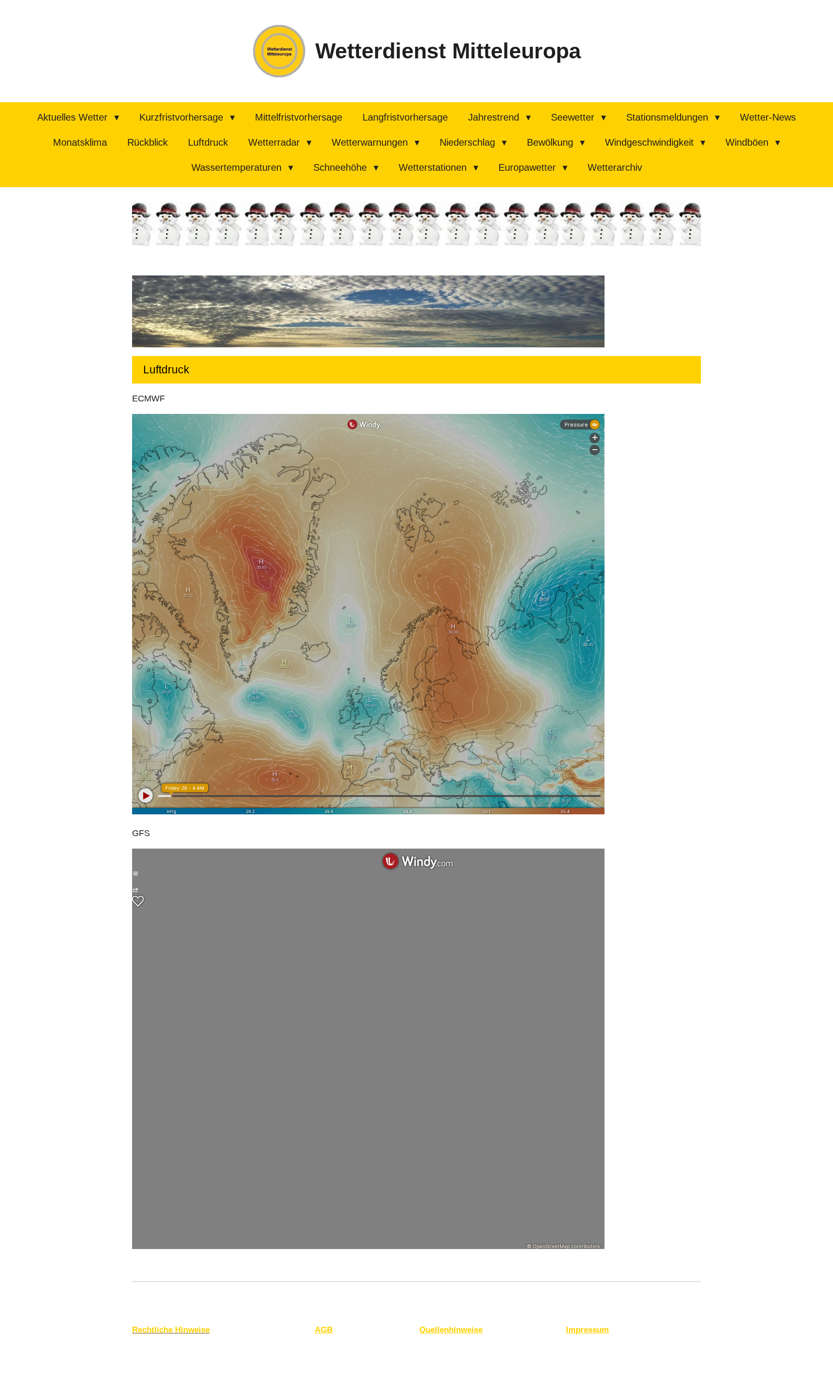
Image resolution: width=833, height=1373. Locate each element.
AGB (324, 1329)
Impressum (587, 1329)
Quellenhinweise (451, 1329)
